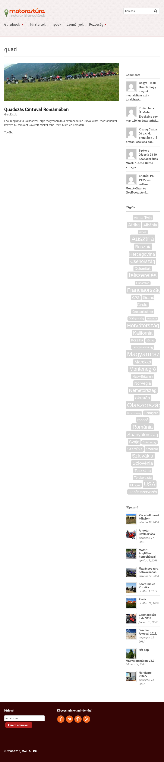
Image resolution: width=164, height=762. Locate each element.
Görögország (136, 318)
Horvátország (143, 325)
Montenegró (142, 369)
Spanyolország (142, 434)
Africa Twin (143, 218)
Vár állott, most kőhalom (149, 517)
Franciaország (144, 290)
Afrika (134, 224)
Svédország (150, 442)
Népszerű (132, 507)
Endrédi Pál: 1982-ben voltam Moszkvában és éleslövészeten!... (140, 184)
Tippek (56, 24)
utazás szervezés (143, 492)
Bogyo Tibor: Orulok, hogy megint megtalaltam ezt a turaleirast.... (141, 91)
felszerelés (143, 275)
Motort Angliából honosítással (147, 553)
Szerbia (152, 449)
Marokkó (143, 362)
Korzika (137, 340)
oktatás (142, 397)
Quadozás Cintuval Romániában (36, 109)
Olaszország (144, 405)
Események (75, 24)
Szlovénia (143, 463)
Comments (133, 75)
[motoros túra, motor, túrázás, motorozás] (24, 15)
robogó (142, 420)
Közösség (96, 24)
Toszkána (143, 470)
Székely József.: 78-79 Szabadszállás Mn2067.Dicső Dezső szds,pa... (142, 159)
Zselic (143, 599)
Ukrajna (135, 485)
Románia (143, 427)
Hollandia (152, 318)
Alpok (142, 232)
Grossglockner (142, 311)
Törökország (143, 477)
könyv (150, 340)
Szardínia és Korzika (147, 585)
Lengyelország (142, 347)
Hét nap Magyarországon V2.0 (140, 655)
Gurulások (12, 24)
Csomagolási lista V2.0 (147, 616)
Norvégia (142, 383)
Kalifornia (142, 333)
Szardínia (134, 449)
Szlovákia (142, 456)
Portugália (151, 413)
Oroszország (134, 413)
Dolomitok (143, 268)
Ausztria (143, 238)
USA (149, 484)
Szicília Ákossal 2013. (148, 632)
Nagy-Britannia (142, 376)
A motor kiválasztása (147, 532)
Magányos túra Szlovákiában (148, 570)
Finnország (142, 283)
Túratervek (38, 24)
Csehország (142, 261)
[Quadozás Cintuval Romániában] (61, 82)
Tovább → (10, 132)
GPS (135, 298)
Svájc (134, 442)
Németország (143, 390)
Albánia (150, 225)
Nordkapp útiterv (145, 674)
